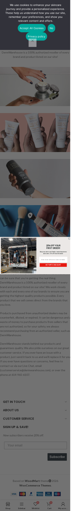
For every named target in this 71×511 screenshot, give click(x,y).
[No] (32, 43)
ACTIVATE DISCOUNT (53, 265)
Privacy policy (36, 36)
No (51, 28)
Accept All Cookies (32, 28)
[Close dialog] (69, 238)
